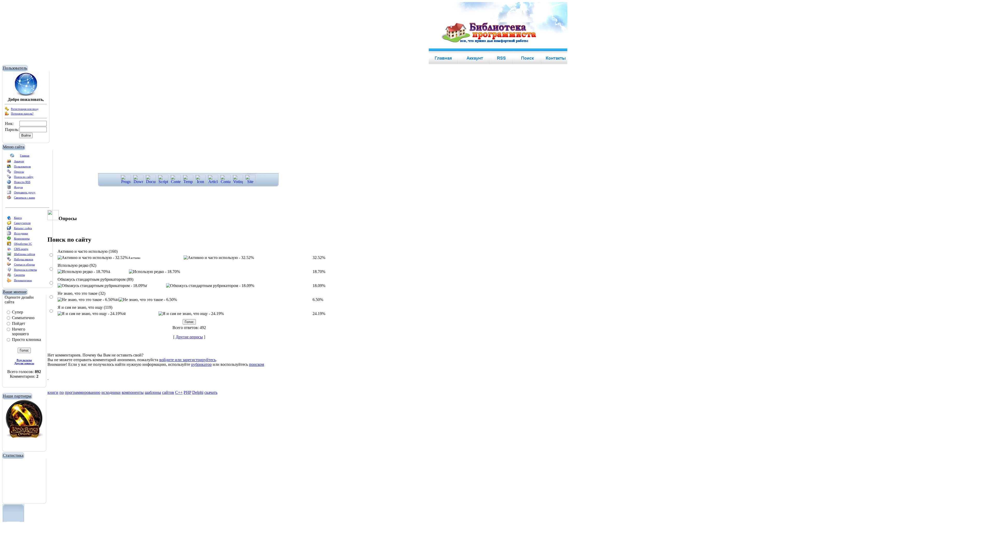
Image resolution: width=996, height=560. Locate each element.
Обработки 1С (23, 243)
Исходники (21, 233)
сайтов (168, 392)
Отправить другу (25, 192)
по (61, 392)
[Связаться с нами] (9, 198)
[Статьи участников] (9, 281)
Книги (18, 217)
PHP (187, 392)
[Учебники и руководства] (9, 224)
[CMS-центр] (9, 249)
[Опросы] (9, 172)
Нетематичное (23, 280)
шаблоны (153, 392)
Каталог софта (23, 228)
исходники (111, 392)
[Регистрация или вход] (7, 109)
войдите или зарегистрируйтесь (187, 360)
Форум (18, 187)
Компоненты (22, 238)
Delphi (197, 392)
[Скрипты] (9, 275)
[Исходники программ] (9, 234)
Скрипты (19, 274)
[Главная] (12, 156)
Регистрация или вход (24, 108)
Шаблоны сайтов (24, 254)
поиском (256, 364)
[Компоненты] (9, 239)
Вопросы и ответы (25, 269)
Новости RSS (22, 182)
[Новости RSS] (9, 183)
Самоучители (22, 223)
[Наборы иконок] (9, 260)
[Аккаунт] (9, 162)
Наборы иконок (23, 259)
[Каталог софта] (9, 229)
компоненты (133, 392)
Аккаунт (19, 161)
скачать (210, 392)
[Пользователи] (9, 167)
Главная (24, 155)
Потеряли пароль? (22, 113)
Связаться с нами (24, 197)
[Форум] (9, 188)
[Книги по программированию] (9, 218)
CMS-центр (21, 248)
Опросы (19, 171)
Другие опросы (189, 337)
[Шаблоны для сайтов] (9, 255)
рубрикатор (201, 364)
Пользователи (22, 166)
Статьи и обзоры (24, 264)
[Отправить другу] (9, 193)
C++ (179, 392)
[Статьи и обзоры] (9, 265)
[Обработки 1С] (9, 244)
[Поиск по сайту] (9, 177)
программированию (82, 392)
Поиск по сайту (23, 176)
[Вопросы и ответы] (9, 270)
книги (52, 392)
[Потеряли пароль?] (7, 114)
